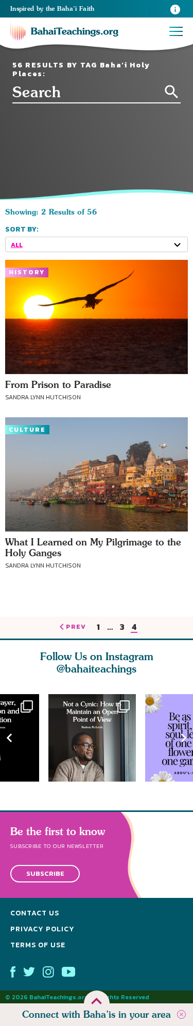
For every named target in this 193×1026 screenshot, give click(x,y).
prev (76, 627)
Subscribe (45, 874)
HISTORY (27, 272)
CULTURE (27, 429)
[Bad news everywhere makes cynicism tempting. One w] (96, 738)
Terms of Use (37, 945)
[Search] (172, 92)
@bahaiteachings (96, 669)
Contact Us (34, 913)
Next (183, 738)
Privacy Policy (42, 929)
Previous (9, 738)
